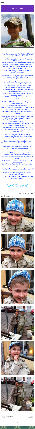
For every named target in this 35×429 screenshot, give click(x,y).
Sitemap (12, 416)
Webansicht (30, 417)
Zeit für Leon (17, 9)
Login (32, 415)
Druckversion (6, 416)
